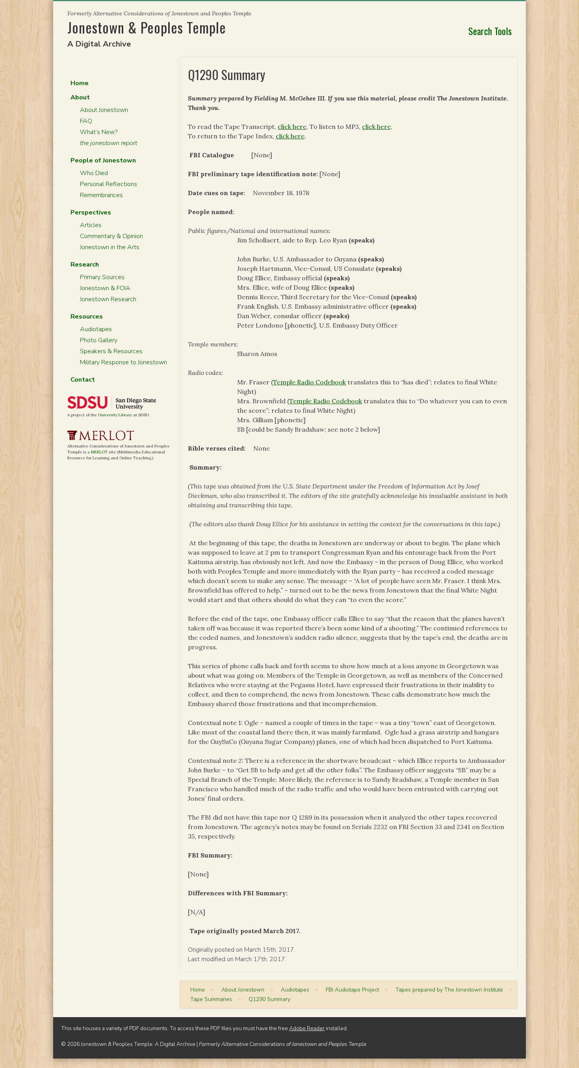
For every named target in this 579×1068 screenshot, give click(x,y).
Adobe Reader (307, 1028)
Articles (91, 225)
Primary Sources (102, 277)
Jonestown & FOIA (105, 288)
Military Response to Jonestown (123, 362)
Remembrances (101, 195)
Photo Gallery (98, 340)
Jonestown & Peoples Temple (146, 27)
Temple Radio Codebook (309, 382)
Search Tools (490, 31)
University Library (115, 415)
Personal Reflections (108, 184)
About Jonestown (104, 110)
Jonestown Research (108, 299)
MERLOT (99, 452)
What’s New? (98, 132)
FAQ (86, 121)
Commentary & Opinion (111, 236)
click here (292, 126)
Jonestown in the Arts (109, 247)
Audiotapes (96, 329)
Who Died (94, 173)
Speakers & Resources (111, 351)
